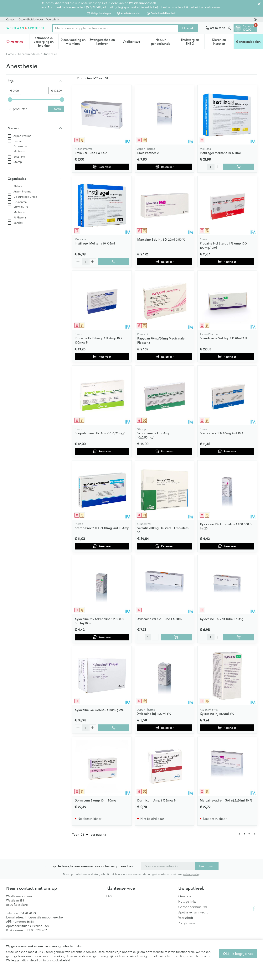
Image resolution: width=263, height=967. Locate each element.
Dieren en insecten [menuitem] (223, 41)
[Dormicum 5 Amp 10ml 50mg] (102, 766)
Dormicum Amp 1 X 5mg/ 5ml (158, 800)
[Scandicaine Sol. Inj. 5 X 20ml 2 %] (227, 300)
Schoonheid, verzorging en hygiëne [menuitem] (46, 41)
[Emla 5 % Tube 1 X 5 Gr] (102, 115)
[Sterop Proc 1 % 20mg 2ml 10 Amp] (227, 395)
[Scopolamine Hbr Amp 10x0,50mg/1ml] (164, 395)
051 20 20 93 (28, 913)
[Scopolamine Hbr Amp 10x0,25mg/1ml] (102, 395)
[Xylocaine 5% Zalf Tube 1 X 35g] (227, 584)
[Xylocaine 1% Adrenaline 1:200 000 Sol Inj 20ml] (227, 490)
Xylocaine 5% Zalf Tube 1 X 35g (221, 619)
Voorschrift (52, 19)
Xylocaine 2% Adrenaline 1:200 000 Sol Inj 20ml (99, 621)
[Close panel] (259, 4)
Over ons (184, 896)
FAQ (109, 896)
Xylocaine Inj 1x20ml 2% (217, 713)
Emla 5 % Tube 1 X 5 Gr (91, 152)
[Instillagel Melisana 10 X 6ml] (102, 205)
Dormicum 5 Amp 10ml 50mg (95, 800)
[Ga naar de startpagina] (25, 28)
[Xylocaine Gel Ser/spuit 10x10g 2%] (102, 675)
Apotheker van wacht (193, 912)
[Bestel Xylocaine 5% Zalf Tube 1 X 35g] (238, 637)
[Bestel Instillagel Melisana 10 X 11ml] (238, 167)
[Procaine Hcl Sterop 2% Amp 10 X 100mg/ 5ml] (102, 300)
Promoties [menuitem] (16, 42)
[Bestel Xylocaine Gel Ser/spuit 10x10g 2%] (113, 727)
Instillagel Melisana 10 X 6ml (95, 243)
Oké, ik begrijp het (238, 953)
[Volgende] (254, 834)
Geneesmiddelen (28, 54)
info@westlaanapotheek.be (44, 917)
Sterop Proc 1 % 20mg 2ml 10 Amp (224, 433)
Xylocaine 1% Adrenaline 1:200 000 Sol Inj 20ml (227, 526)
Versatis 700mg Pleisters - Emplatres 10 (162, 530)
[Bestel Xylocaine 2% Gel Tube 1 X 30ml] (176, 637)
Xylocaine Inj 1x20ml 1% (154, 713)
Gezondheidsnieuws (30, 19)
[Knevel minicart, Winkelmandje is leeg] (237, 28)
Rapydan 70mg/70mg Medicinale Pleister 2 (160, 340)
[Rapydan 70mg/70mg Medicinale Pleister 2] (164, 300)
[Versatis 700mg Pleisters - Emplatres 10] (164, 490)
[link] (240, 834)
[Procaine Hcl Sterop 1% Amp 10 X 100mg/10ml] (227, 205)
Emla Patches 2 (148, 152)
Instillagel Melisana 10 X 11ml (220, 152)
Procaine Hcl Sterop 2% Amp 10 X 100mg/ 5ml (99, 340)
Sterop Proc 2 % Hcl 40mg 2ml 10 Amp (102, 528)
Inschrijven (206, 866)
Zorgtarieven (187, 923)
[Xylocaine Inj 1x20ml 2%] (227, 675)
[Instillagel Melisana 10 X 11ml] (227, 115)
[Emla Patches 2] (164, 115)
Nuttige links (187, 901)
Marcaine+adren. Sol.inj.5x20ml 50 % (226, 800)
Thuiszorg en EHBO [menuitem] (192, 41)
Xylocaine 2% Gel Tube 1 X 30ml (160, 619)
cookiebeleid (61, 960)
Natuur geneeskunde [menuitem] (163, 41)
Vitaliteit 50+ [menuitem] (134, 42)
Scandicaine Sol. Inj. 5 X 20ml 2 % (223, 338)
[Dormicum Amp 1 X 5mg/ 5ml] (164, 766)
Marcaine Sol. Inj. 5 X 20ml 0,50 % (161, 239)
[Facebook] (254, 909)
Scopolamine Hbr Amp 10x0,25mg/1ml (102, 433)
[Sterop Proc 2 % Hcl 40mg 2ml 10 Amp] (102, 490)
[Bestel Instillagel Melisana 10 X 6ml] (113, 261)
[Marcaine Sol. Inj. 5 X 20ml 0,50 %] (164, 205)
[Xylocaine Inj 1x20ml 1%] (164, 675)
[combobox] (115, 28)
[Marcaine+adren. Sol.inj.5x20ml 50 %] (227, 766)
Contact (10, 19)
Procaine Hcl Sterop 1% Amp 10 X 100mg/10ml (223, 245)
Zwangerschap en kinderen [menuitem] (103, 41)
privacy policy (191, 874)
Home (10, 54)
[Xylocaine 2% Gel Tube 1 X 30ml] (164, 584)
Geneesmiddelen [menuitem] (249, 42)
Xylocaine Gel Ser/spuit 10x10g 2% (99, 709)
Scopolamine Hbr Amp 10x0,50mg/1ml (153, 435)
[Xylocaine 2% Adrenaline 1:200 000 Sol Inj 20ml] (102, 584)
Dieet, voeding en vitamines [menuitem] (74, 41)
